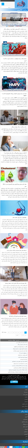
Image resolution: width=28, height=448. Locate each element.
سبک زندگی (24, 411)
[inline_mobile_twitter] (17, 447)
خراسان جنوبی (24, 444)
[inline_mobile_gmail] (6, 447)
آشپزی (26, 416)
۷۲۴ (26, 387)
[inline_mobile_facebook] (20, 447)
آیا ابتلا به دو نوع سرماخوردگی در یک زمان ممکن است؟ (15, 153)
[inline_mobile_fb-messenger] (8, 447)
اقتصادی (26, 399)
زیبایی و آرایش (24, 421)
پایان (17, 335)
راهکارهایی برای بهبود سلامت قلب (19, 217)
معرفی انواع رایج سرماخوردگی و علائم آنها (17, 316)
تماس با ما (10, 375)
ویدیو (26, 438)
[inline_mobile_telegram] (26, 447)
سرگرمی (25, 431)
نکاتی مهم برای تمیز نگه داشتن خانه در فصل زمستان (15, 283)
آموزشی (25, 434)
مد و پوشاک (25, 424)
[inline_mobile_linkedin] (14, 447)
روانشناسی (25, 419)
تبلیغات (18, 375)
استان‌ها (25, 441)
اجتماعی (25, 401)
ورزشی (26, 408)
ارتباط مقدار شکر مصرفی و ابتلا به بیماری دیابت (16, 250)
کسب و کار (25, 426)
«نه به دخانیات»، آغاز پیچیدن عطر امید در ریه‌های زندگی (15, 29)
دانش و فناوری (24, 404)
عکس (26, 436)
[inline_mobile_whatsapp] (23, 447)
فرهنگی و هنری (24, 406)
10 (22, 335)
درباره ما (14, 375)
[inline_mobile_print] (1, 447)
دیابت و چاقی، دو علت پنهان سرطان (19, 126)
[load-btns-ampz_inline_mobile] (11, 447)
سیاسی (26, 396)
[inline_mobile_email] (3, 447)
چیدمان (26, 429)
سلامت (26, 414)
